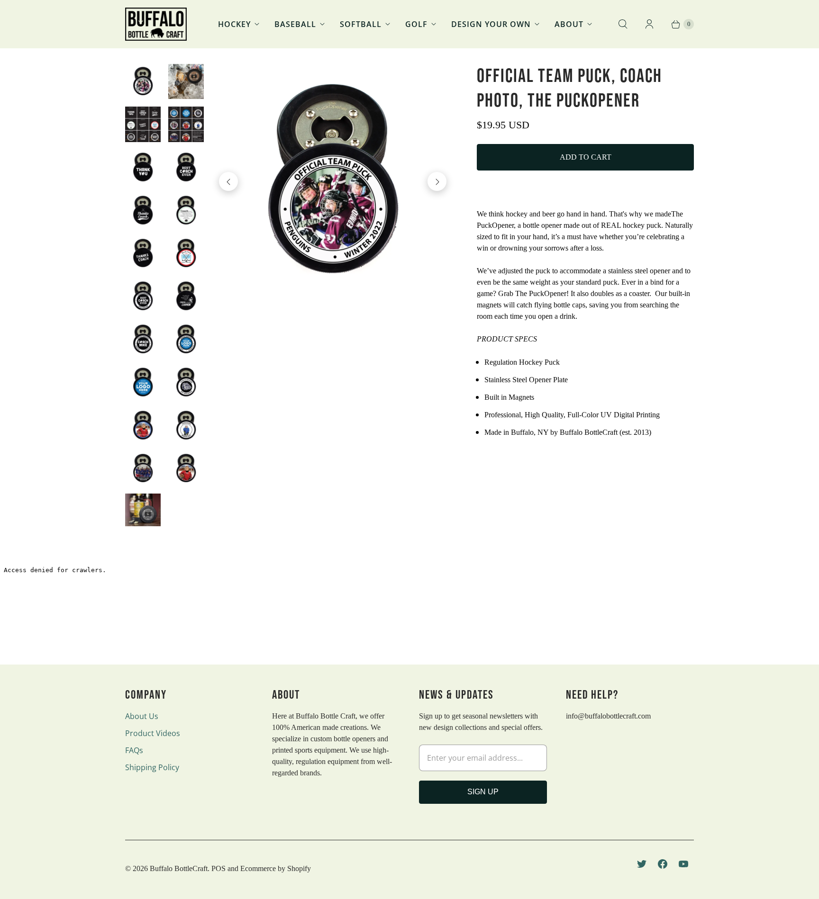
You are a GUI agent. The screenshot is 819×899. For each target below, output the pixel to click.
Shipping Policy (152, 767)
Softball (361, 24)
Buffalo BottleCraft (179, 868)
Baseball (295, 24)
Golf (416, 24)
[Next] (437, 181)
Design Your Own (491, 24)
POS (218, 868)
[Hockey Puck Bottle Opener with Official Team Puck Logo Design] (333, 181)
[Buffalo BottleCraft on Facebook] (662, 863)
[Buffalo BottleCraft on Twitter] (641, 863)
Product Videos (152, 733)
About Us (141, 716)
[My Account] (649, 24)
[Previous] (228, 181)
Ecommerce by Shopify (275, 868)
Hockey (234, 24)
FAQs (134, 750)
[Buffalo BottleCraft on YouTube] (683, 863)
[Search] (623, 24)
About (569, 24)
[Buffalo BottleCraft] (156, 24)
